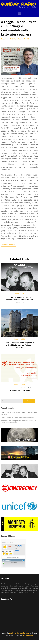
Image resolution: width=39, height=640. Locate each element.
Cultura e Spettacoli (8, 244)
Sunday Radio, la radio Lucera (19, 633)
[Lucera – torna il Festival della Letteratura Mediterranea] (19, 367)
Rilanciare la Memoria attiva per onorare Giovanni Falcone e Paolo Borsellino (19, 299)
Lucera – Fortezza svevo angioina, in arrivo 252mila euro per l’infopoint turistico (19, 345)
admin (5, 39)
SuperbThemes (27, 636)
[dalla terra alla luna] (19, 435)
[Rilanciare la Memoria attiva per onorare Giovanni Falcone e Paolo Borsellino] (19, 277)
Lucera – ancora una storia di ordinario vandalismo (17, 418)
